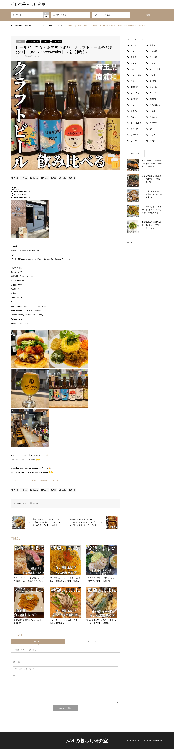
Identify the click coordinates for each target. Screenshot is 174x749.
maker (24, 503)
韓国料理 (134, 135)
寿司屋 (133, 45)
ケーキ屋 (134, 141)
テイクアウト (136, 129)
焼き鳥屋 (153, 51)
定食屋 (152, 111)
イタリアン (135, 63)
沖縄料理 (153, 123)
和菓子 (152, 135)
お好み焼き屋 (155, 105)
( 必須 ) (17, 662)
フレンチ (153, 63)
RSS (11, 740)
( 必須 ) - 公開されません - (24, 669)
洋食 (132, 81)
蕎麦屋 (152, 45)
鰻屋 (132, 105)
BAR (45, 42)
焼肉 (132, 51)
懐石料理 (134, 99)
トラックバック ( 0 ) (92, 641)
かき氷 (152, 141)
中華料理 (134, 87)
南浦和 (20, 42)
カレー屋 (153, 87)
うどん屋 (153, 57)
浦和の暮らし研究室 (87, 740)
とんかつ (153, 117)
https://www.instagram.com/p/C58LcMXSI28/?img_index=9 (34, 481)
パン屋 (152, 75)
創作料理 (153, 99)
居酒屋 (133, 57)
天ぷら (133, 117)
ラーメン (153, 93)
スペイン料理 (155, 69)
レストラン (57, 42)
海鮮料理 (153, 81)
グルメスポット (33, 42)
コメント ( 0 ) (38, 641)
